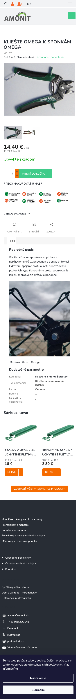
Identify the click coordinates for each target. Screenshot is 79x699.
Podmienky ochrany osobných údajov (23, 535)
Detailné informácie (15, 214)
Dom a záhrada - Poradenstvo (19, 592)
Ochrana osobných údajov (20, 563)
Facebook (13, 628)
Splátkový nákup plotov (15, 587)
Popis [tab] (12, 241)
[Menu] (69, 4)
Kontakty (10, 569)
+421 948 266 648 (18, 622)
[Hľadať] (5, 4)
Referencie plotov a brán (16, 598)
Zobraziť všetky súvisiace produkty (39, 489)
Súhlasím (38, 690)
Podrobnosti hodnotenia (50, 57)
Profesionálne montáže (15, 525)
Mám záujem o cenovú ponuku (19, 541)
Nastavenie (38, 678)
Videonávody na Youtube (22, 647)
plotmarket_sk (15, 641)
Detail (12, 472)
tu (16, 669)
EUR (28, 4)
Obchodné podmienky (18, 557)
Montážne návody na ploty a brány (22, 519)
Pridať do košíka (33, 174)
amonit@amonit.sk (18, 615)
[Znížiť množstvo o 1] (17, 176)
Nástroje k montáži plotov (51, 376)
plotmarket (13, 635)
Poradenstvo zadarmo (14, 530)
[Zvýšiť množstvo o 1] (17, 171)
